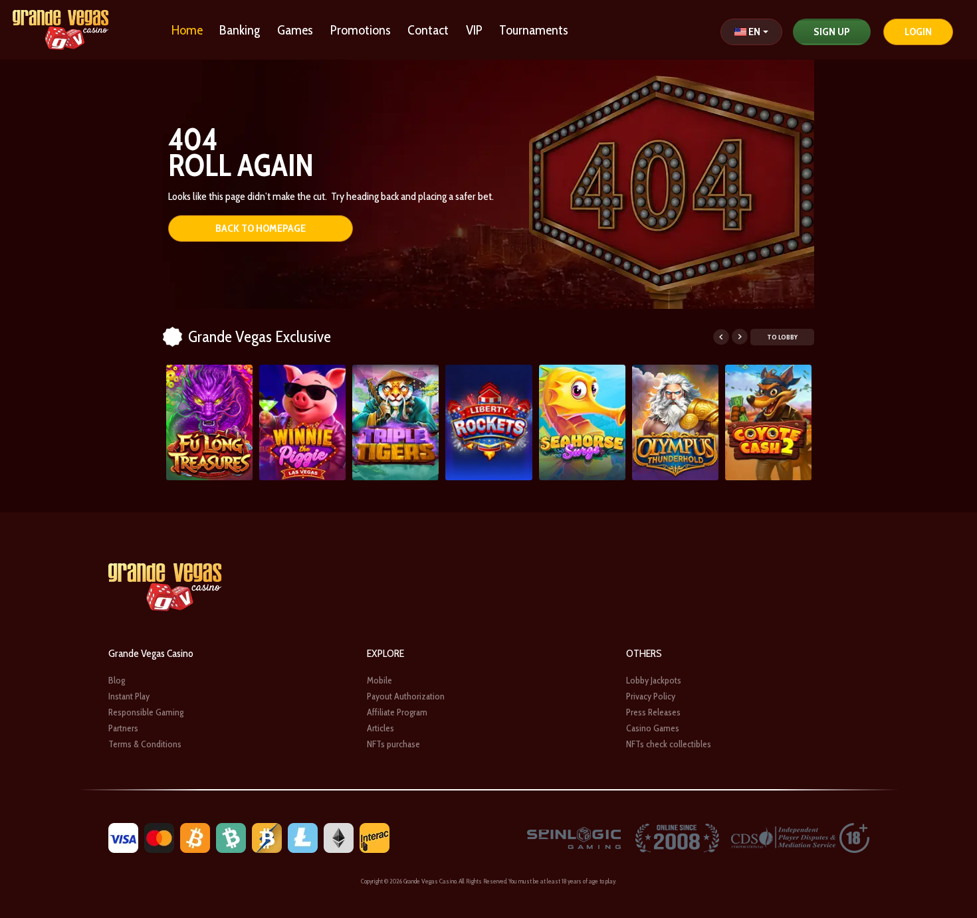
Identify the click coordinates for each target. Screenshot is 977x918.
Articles (380, 728)
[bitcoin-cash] (231, 836)
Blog (116, 680)
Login (918, 31)
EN (754, 31)
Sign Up (832, 31)
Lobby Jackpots (653, 680)
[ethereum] (339, 836)
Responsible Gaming (145, 712)
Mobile (379, 680)
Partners (123, 728)
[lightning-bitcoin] (267, 836)
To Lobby (782, 337)
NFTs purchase (393, 744)
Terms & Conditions (144, 744)
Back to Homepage (260, 228)
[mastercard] (159, 836)
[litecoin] (303, 836)
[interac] (374, 836)
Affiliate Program (397, 712)
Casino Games (652, 728)
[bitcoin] (195, 836)
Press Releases (653, 712)
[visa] (123, 836)
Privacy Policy (650, 696)
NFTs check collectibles (668, 744)
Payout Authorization (406, 696)
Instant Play (129, 696)
